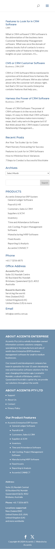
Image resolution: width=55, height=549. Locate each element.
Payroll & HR (14, 204)
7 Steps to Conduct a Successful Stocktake (27, 160)
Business (10, 66)
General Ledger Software (20, 199)
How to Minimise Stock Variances (23, 155)
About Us (12, 399)
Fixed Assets (14, 239)
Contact (11, 404)
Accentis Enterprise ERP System (22, 196)
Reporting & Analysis (18, 243)
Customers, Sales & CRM (20, 208)
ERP (22, 66)
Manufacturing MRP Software (23, 234)
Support (11, 395)
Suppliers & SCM (16, 213)
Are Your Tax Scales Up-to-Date (22, 142)
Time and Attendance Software (23, 222)
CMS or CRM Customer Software (25, 63)
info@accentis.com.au (17, 313)
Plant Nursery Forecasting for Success (25, 146)
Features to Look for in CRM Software (25, 151)
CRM (8, 27)
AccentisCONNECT (18, 247)
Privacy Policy (14, 408)
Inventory (12, 217)
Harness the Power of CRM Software (27, 98)
